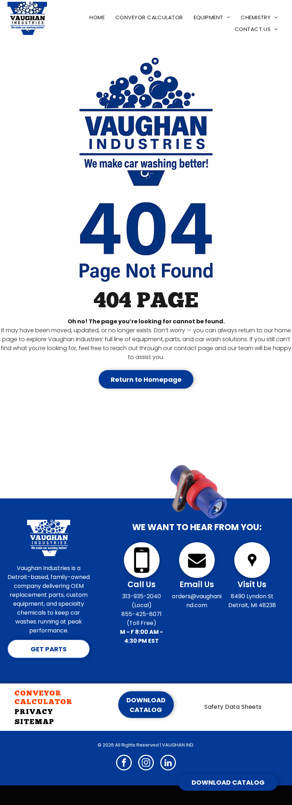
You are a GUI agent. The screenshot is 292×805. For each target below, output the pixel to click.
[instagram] (146, 763)
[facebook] (124, 763)
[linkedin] (168, 763)
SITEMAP (34, 721)
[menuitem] (97, 17)
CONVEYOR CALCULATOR (44, 697)
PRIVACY (34, 711)
